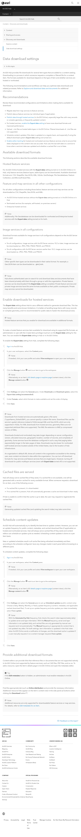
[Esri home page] (5, 3)
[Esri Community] (65, 735)
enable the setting (33, 123)
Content (6, 14)
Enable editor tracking (15, 141)
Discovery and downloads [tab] (15, 39)
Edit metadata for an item (29, 706)
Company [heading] (5, 775)
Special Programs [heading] (32, 775)
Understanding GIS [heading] (56, 741)
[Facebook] (65, 731)
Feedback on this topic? (69, 721)
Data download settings (14, 48)
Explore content (11, 44)
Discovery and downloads (19, 24)
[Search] (72, 3)
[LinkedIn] (75, 731)
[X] (70, 731)
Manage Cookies (45, 820)
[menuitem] (14, 746)
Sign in (9, 346)
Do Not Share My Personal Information (66, 820)
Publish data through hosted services (20, 117)
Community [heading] (30, 741)
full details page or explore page (40, 377)
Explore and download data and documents (41, 88)
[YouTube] (75, 735)
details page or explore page (41, 589)
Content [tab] (9, 30)
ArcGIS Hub (7, 9)
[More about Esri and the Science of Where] (6, 733)
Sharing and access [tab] (13, 35)
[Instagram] (70, 735)
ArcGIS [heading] (4, 741)
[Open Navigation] (78, 3)
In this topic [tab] (10, 66)
